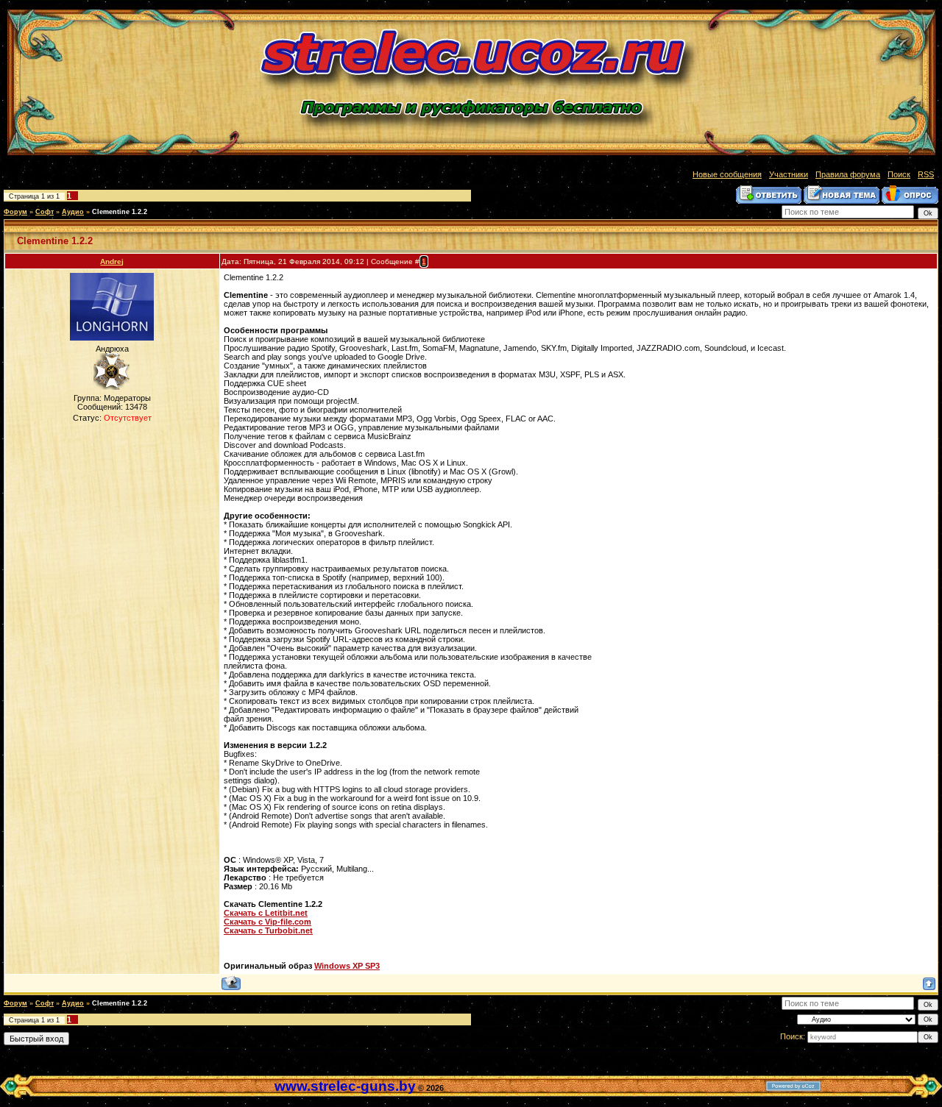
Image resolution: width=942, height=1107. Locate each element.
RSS (926, 174)
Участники (788, 174)
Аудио (73, 212)
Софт (44, 212)
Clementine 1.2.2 (119, 212)
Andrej (112, 261)
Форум (15, 212)
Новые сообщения (727, 174)
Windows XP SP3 (347, 965)
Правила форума (847, 174)
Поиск (899, 174)
